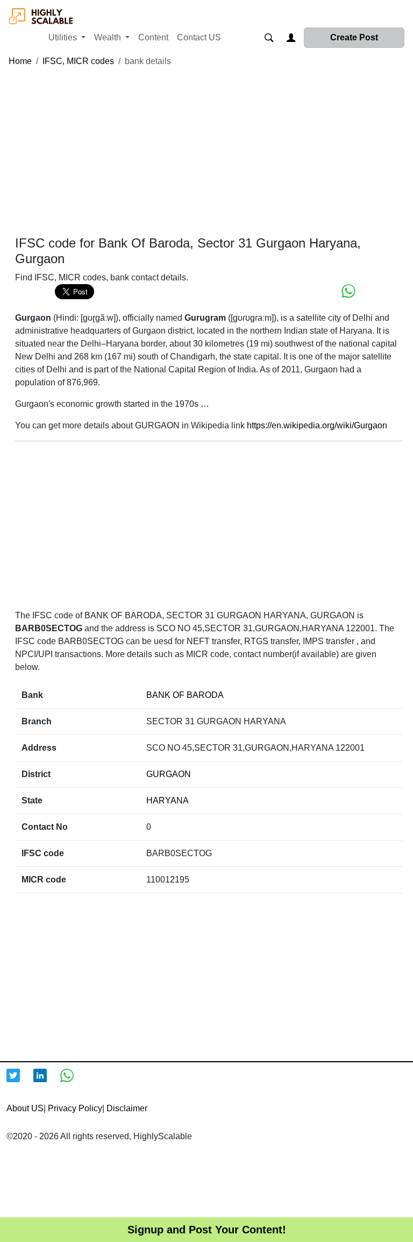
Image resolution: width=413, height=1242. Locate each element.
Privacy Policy (75, 1108)
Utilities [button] (63, 37)
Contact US (199, 37)
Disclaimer (126, 1108)
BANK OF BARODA (185, 695)
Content (153, 37)
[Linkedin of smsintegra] (46, 1082)
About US (25, 1108)
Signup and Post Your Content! (206, 1230)
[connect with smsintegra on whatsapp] (73, 1082)
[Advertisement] (208, 151)
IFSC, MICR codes (78, 61)
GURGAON (168, 774)
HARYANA (167, 800)
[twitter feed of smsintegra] (19, 1082)
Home (20, 61)
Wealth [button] (108, 37)
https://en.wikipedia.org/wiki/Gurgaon (317, 425)
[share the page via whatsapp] (348, 291)
